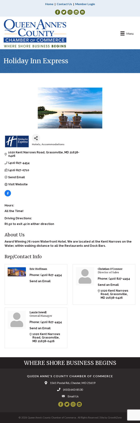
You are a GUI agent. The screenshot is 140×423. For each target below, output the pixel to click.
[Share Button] (36, 138)
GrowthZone (115, 417)
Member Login (85, 4)
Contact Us (64, 4)
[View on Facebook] (8, 195)
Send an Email (40, 281)
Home (49, 4)
